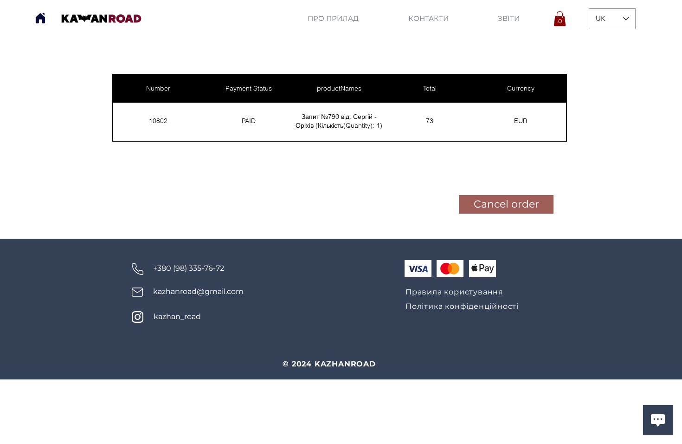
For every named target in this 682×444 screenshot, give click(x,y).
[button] (559, 18)
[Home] (40, 18)
